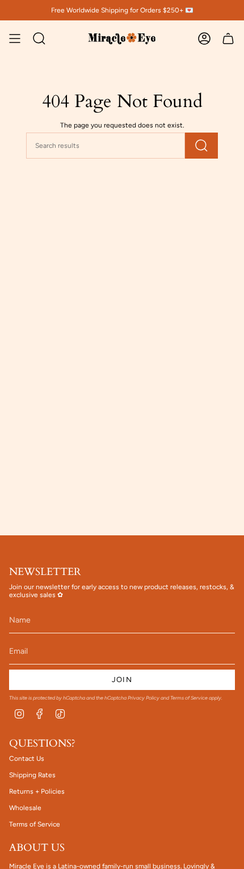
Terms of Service (189, 698)
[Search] (201, 146)
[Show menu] (14, 38)
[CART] (228, 38)
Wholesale (25, 808)
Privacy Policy (143, 698)
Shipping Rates (32, 775)
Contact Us (26, 758)
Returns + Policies (37, 791)
